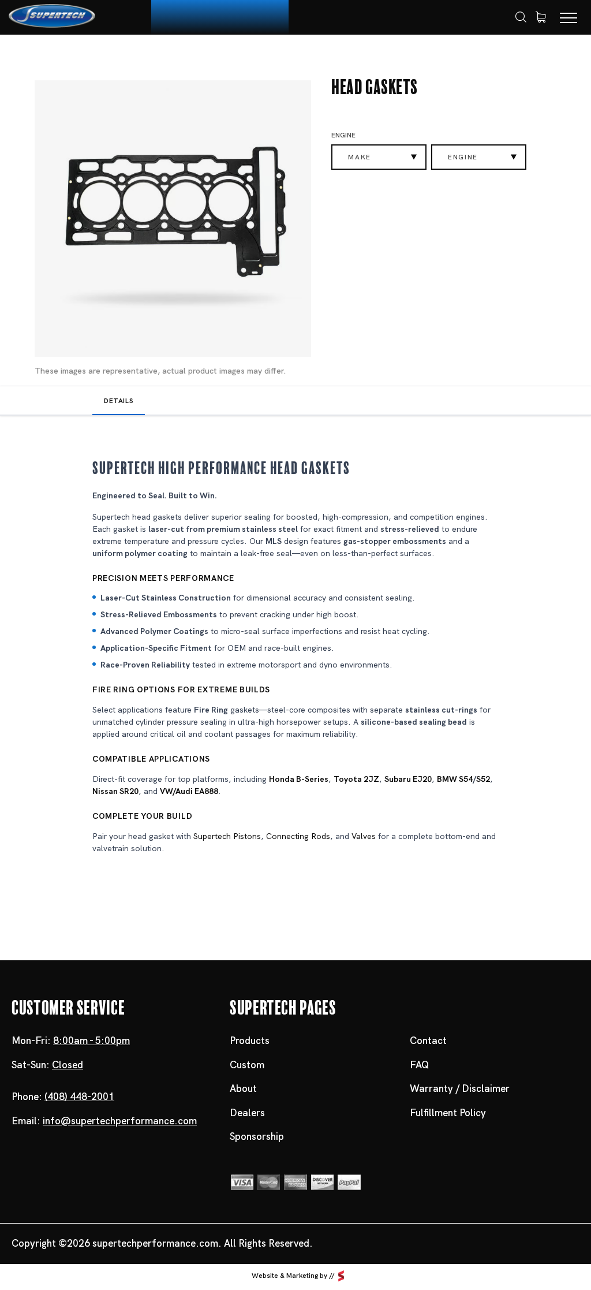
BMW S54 (455, 779)
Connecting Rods (298, 836)
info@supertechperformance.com (120, 1120)
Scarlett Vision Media (341, 1275)
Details (118, 400)
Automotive (135, 56)
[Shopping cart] (541, 17)
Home (42, 56)
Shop (81, 56)
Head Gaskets (209, 56)
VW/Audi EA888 (189, 791)
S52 (483, 779)
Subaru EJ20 (408, 779)
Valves (363, 836)
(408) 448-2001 (79, 1096)
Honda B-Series (298, 779)
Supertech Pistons (227, 836)
